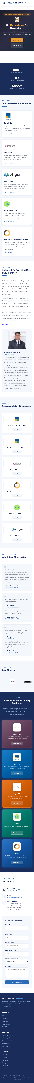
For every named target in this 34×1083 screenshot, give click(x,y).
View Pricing (17, 743)
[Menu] (30, 3)
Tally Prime (5, 1016)
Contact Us (5, 1066)
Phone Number (10, 950)
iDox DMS (4, 1027)
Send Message (17, 982)
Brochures (5, 1060)
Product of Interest (12, 958)
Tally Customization (7, 1035)
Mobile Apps (5, 1043)
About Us (4, 1055)
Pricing (4, 1063)
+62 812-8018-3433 (12, 891)
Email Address (10, 942)
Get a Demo (17, 45)
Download (17, 429)
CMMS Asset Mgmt (7, 1046)
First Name (9, 925)
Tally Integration (6, 1038)
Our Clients (5, 1057)
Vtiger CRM (5, 1021)
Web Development (7, 1041)
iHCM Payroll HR (6, 1024)
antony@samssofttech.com (15, 897)
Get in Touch (6, 324)
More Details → (9, 134)
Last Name (9, 934)
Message (8, 966)
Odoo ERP (5, 1019)
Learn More (17, 40)
